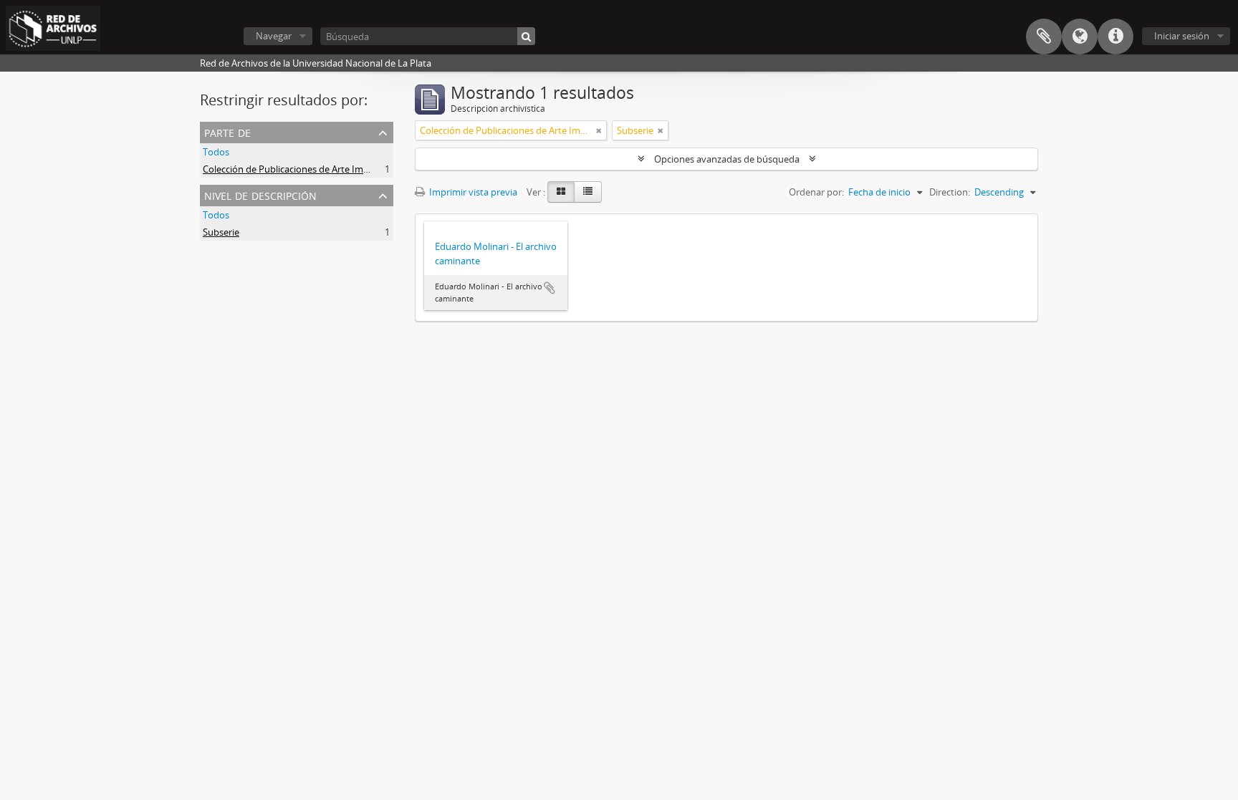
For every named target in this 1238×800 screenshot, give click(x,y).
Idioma (1080, 36)
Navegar (274, 35)
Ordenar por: (816, 191)
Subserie (221, 232)
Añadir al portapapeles (549, 288)
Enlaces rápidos (1115, 36)
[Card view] (561, 192)
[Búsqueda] (526, 36)
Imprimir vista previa (472, 191)
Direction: (949, 191)
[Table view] (588, 192)
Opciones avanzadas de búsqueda (727, 159)
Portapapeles (1044, 36)
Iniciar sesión (1181, 35)
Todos (216, 151)
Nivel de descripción (260, 194)
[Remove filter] (599, 130)
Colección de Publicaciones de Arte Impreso (295, 169)
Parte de (227, 131)
